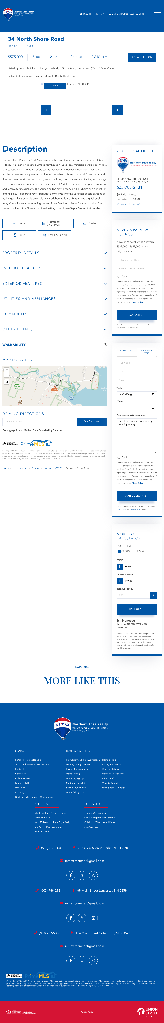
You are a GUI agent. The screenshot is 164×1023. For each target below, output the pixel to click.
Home (5, 468)
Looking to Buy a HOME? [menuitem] (78, 765)
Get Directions (92, 421)
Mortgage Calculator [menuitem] (76, 783)
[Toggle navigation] (157, 14)
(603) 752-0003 (52, 848)
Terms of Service (135, 509)
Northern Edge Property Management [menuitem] (34, 797)
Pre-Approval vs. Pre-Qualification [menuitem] (83, 760)
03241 (58, 468)
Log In (86, 14)
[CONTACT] (142, 57)
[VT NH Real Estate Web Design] (147, 1012)
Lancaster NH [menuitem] (22, 783)
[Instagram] (93, 875)
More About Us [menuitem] (42, 818)
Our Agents (134, 204)
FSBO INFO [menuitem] (108, 779)
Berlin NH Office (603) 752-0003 (128, 14)
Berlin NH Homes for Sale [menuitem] (28, 760)
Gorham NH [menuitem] (21, 774)
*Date (119, 388)
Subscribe (136, 315)
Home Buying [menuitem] (73, 774)
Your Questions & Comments (131, 415)
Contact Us (122, 204)
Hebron (48, 468)
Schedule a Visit (146, 352)
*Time (120, 402)
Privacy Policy (137, 302)
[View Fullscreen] (6, 381)
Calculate (136, 609)
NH (26, 468)
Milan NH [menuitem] (20, 788)
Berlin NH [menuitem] (20, 769)
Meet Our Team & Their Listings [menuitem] (50, 813)
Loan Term (124, 546)
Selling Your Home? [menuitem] (76, 788)
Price (120, 560)
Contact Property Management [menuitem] (99, 818)
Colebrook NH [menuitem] (22, 779)
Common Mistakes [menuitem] (111, 769)
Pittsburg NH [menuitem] (21, 793)
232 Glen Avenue (102, 848)
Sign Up (99, 14)
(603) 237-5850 (49, 933)
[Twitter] (82, 875)
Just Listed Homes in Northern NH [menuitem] (32, 765)
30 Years (125, 551)
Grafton (36, 468)
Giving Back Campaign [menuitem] (113, 788)
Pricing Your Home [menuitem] (111, 765)
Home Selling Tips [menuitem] (75, 793)
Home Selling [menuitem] (109, 760)
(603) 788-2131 (51, 890)
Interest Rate (125, 589)
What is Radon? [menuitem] (110, 783)
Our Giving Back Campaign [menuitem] (48, 827)
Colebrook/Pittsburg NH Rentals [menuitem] (100, 822)
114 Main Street (102, 933)
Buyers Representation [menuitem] (77, 769)
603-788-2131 (130, 188)
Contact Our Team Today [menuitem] (96, 813)
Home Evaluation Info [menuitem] (113, 774)
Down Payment (126, 575)
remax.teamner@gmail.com (84, 861)
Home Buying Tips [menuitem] (75, 779)
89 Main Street (102, 890)
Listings (17, 468)
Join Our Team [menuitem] (42, 832)
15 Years (140, 551)
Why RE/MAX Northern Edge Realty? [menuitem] (53, 822)
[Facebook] (70, 875)
